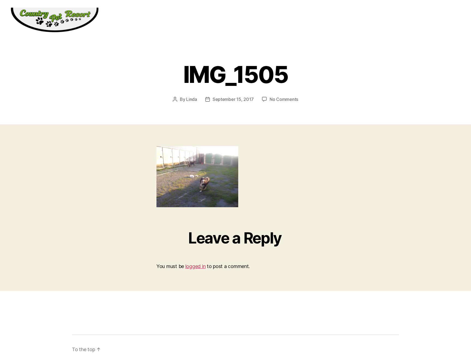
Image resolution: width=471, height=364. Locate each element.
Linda (191, 99)
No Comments (284, 99)
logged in (195, 266)
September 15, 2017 (233, 99)
